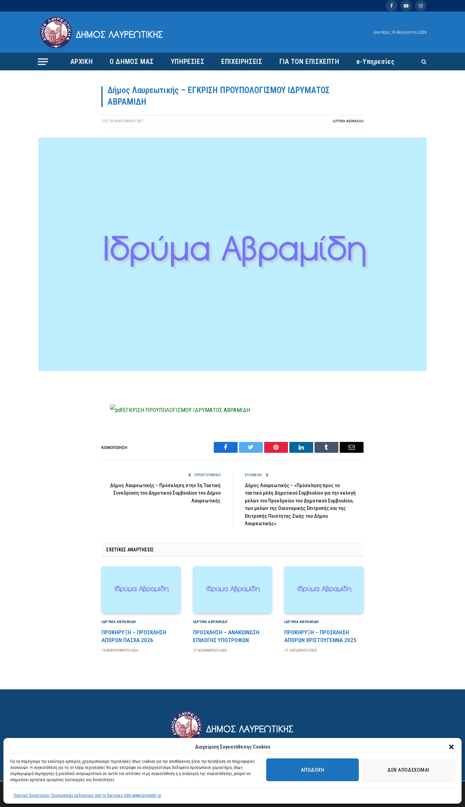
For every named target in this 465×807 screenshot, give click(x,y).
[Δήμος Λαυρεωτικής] (102, 32)
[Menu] (43, 61)
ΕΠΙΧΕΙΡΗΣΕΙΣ (241, 61)
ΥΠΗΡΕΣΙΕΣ (187, 61)
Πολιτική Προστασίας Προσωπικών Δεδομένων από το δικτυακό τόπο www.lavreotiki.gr (87, 795)
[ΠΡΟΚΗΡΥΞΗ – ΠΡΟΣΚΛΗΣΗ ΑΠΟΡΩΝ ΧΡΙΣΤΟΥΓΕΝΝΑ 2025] (324, 589)
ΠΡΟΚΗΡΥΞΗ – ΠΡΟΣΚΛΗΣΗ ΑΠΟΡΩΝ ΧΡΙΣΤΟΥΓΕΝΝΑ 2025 (320, 636)
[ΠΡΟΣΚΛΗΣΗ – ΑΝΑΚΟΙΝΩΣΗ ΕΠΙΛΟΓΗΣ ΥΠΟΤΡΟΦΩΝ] (232, 589)
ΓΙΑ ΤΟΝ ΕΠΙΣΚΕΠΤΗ (309, 61)
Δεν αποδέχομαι (408, 770)
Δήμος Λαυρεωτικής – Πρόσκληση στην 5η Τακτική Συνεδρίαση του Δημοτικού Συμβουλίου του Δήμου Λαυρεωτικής (165, 493)
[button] (451, 746)
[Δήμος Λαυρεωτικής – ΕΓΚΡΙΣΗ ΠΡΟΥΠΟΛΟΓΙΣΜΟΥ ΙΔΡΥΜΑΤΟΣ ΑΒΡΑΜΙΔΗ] (232, 369)
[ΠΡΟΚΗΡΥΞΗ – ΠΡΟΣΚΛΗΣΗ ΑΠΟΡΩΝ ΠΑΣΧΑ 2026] (141, 589)
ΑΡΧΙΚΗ (81, 61)
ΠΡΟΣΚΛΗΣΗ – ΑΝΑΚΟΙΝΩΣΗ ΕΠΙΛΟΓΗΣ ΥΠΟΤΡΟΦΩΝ (226, 636)
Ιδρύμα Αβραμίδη (348, 121)
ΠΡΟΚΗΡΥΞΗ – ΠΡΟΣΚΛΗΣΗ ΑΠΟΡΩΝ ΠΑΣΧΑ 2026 (133, 636)
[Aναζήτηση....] (423, 61)
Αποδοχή (312, 770)
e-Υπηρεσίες (375, 61)
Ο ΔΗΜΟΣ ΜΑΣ (132, 61)
